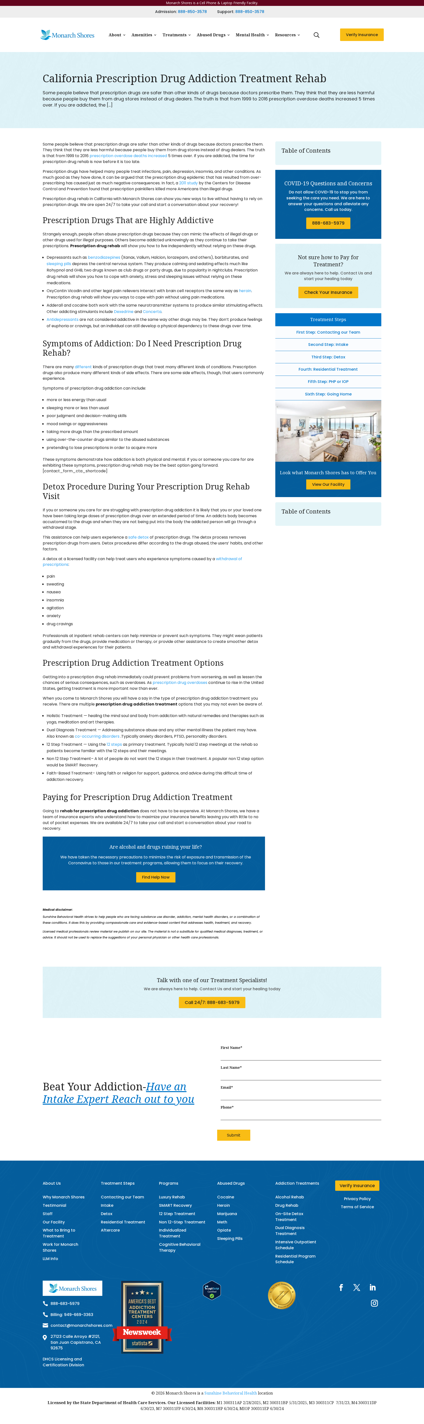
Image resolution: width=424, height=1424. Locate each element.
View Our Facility (328, 484)
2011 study (188, 183)
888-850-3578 (192, 11)
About (115, 35)
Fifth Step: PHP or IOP (328, 381)
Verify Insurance (362, 35)
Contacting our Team (122, 1197)
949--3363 (78, 1314)
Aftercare (110, 1230)
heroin (245, 291)
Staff (48, 1214)
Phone (227, 1107)
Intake (107, 1205)
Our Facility (54, 1222)
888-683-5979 (328, 223)
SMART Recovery (175, 1205)
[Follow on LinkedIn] (372, 1287)
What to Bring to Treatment (59, 1233)
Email (227, 1087)
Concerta (152, 311)
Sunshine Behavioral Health (230, 1393)
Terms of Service (357, 1207)
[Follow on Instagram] (374, 1303)
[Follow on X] (357, 1287)
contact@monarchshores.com (81, 1325)
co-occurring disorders (97, 736)
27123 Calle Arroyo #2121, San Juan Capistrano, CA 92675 (76, 1342)
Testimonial (54, 1205)
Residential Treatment (123, 1222)
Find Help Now (156, 877)
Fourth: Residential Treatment (328, 369)
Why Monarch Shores (64, 1197)
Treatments (174, 35)
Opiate (224, 1230)
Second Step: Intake (328, 344)
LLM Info (50, 1258)
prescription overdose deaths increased (128, 156)
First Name (231, 1047)
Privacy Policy (357, 1199)
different (83, 367)
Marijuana (227, 1214)
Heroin (223, 1205)
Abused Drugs (211, 35)
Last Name (231, 1067)
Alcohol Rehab (289, 1197)
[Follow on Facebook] (341, 1287)
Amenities (142, 35)
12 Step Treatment (177, 1214)
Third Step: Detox (328, 357)
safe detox (138, 537)
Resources (285, 35)
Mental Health (250, 35)
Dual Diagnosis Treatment (290, 1230)
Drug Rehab (286, 1205)
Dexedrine (123, 311)
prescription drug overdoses (180, 682)
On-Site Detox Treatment (289, 1216)
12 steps (114, 744)
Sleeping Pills (230, 1238)
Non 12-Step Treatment (182, 1222)
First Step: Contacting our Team (328, 332)
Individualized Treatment (172, 1233)
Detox (106, 1214)
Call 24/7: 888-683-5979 (212, 1002)
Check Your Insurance (328, 292)
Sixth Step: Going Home (328, 394)
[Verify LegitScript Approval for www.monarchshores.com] (212, 1298)
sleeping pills (59, 264)
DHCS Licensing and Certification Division (63, 1362)
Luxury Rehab (172, 1197)
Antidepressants (63, 319)
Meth (222, 1222)
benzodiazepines (104, 257)
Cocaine (225, 1197)
